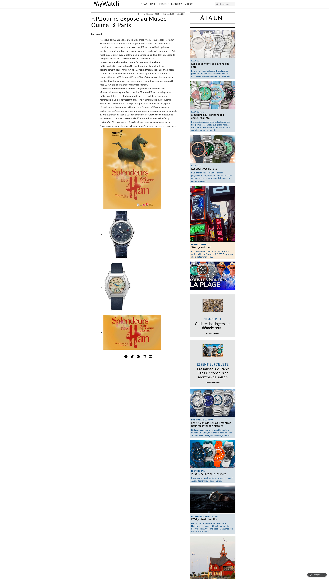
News (144, 4)
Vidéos (189, 4)
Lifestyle (163, 4)
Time (153, 4)
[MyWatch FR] (106, 4)
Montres (176, 4)
